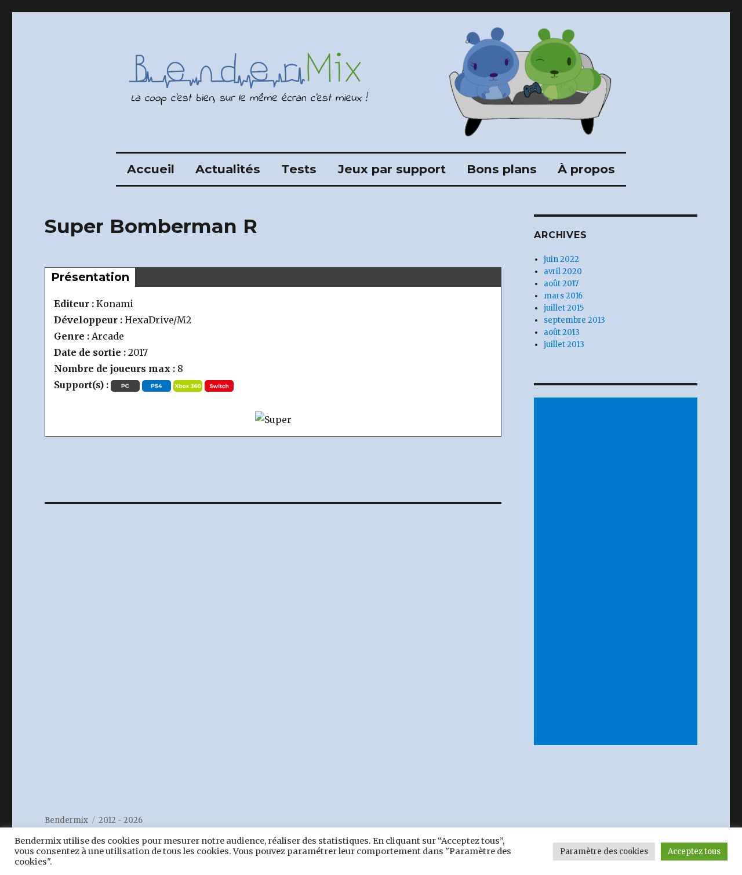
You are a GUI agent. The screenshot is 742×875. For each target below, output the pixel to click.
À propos (586, 169)
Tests (299, 169)
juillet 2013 (564, 344)
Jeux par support (392, 169)
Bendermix (66, 820)
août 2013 (562, 332)
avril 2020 (563, 271)
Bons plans (502, 169)
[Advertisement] (617, 572)
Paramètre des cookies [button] (604, 851)
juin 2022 (561, 259)
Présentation (90, 277)
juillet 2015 (564, 308)
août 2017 (561, 284)
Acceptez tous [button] (694, 851)
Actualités (227, 169)
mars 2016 (563, 296)
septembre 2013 (574, 320)
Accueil (150, 169)
